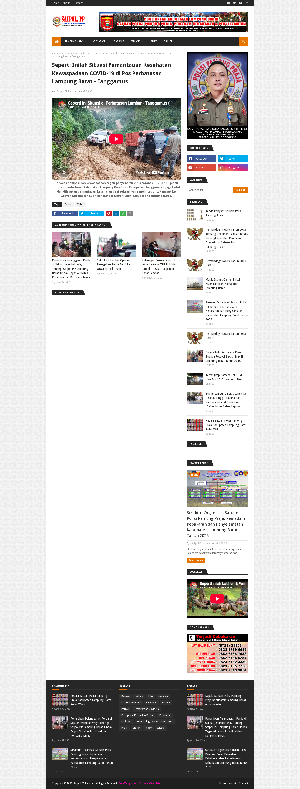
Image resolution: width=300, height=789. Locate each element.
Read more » (196, 560)
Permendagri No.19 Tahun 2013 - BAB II (227, 336)
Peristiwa (126, 721)
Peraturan (165, 715)
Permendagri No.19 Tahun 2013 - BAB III (227, 263)
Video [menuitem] (154, 41)
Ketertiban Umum (131, 702)
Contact (78, 3)
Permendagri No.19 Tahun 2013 (155, 721)
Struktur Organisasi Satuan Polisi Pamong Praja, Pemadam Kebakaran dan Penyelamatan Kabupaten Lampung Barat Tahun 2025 (227, 311)
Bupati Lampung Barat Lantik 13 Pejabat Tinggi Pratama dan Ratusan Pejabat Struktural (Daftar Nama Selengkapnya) (226, 400)
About (66, 3)
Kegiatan (163, 696)
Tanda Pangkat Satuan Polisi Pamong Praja (223, 213)
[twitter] (234, 3)
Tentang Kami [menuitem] (74, 41)
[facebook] (228, 3)
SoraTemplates (127, 783)
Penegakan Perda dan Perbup (137, 715)
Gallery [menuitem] (169, 41)
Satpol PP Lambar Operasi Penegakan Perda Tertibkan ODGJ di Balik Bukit (114, 264)
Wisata (161, 727)
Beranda (56, 53)
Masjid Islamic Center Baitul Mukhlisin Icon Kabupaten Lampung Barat (223, 284)
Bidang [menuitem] (136, 41)
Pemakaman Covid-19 (146, 709)
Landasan (151, 702)
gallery (139, 696)
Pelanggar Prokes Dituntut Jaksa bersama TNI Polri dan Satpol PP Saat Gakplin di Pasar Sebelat (159, 267)
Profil (124, 727)
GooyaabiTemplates (150, 783)
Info (150, 696)
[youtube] (240, 3)
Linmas (166, 702)
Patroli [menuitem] (119, 41)
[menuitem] (56, 41)
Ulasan (136, 727)
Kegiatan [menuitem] (99, 41)
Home (55, 3)
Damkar (125, 696)
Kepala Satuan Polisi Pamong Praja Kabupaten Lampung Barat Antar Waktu (226, 425)
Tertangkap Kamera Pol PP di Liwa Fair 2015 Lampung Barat (225, 377)
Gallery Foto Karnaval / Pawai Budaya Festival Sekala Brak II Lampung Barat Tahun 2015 (224, 356)
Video (67, 53)
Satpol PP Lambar (67, 91)
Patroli (68, 204)
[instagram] (246, 3)
